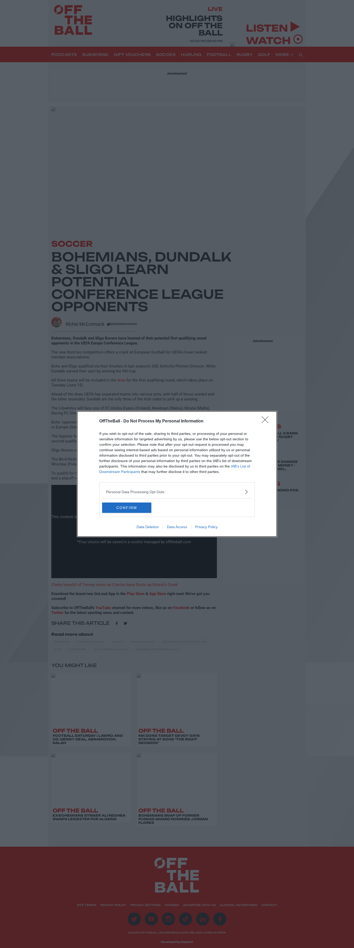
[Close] (267, 421)
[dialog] (177, 474)
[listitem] (177, 491)
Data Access (177, 527)
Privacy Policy (206, 527)
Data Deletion (148, 527)
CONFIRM (126, 508)
